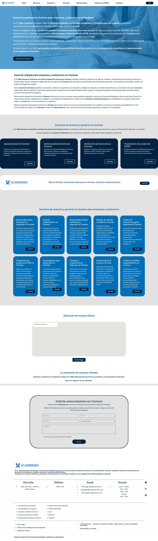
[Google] (146, 495)
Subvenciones (81, 3)
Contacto (119, 3)
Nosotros (36, 3)
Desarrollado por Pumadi (88, 528)
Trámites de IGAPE (101, 3)
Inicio (24, 3)
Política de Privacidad (64, 437)
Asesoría (50, 3)
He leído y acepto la (57, 437)
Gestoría (66, 3)
